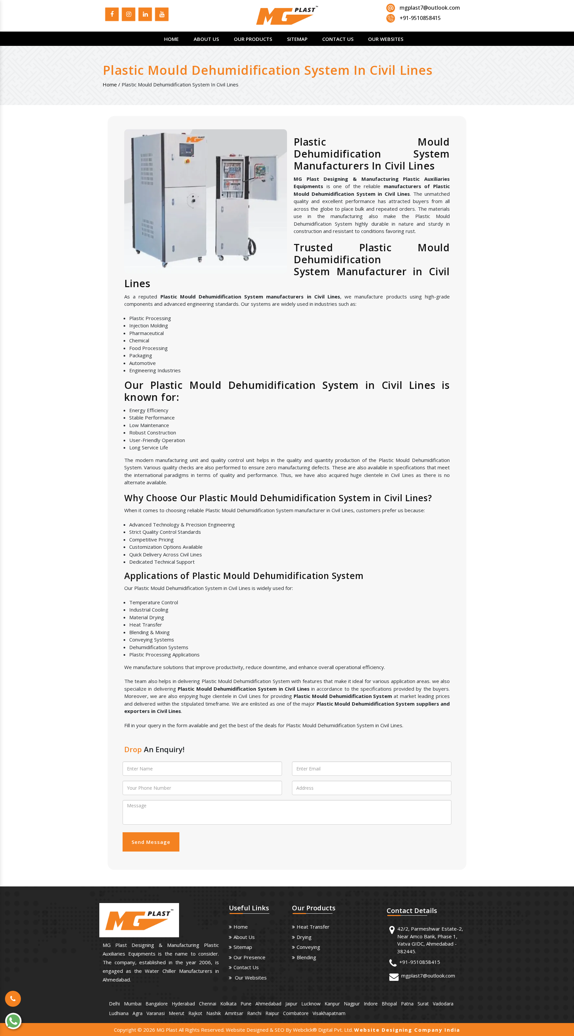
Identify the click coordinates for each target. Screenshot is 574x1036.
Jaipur (291, 1003)
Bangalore (156, 1003)
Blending (306, 957)
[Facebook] (112, 15)
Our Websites (385, 39)
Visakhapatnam (329, 1013)
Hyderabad (183, 1003)
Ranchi (254, 1013)
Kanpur (332, 1003)
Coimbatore (296, 1013)
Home (171, 39)
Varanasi (155, 1013)
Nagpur (352, 1003)
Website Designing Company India (407, 1029)
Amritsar (234, 1013)
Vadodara (443, 1003)
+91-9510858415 (419, 962)
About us (244, 937)
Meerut (176, 1013)
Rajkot (195, 1013)
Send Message (151, 842)
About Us (206, 39)
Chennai (207, 1003)
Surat (423, 1003)
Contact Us (337, 39)
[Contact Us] (13, 994)
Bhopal (389, 1003)
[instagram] (128, 15)
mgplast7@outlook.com (430, 7)
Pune (245, 1003)
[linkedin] (145, 15)
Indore (371, 1003)
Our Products (253, 39)
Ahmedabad (268, 1003)
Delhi (114, 1003)
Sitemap (297, 39)
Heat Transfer (313, 926)
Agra (138, 1013)
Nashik (213, 1013)
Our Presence (249, 957)
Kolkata (228, 1003)
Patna (407, 1003)
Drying (304, 937)
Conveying (308, 947)
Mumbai (133, 1003)
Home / (111, 84)
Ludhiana (119, 1013)
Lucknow (311, 1003)
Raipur (272, 1013)
